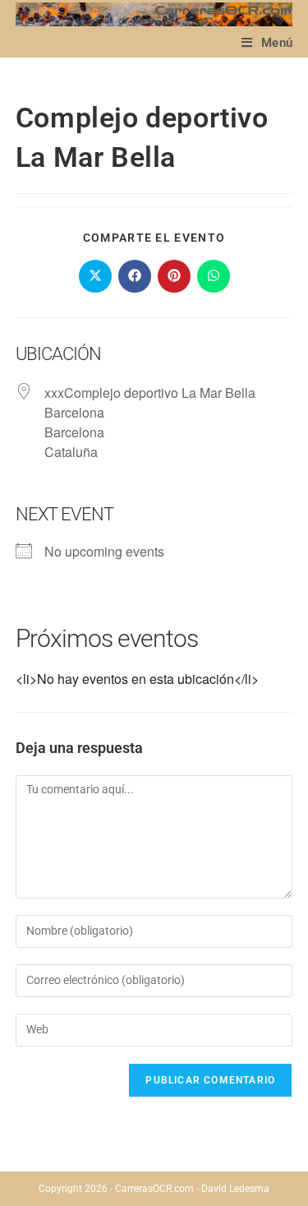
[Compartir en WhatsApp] (213, 276)
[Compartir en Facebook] (134, 276)
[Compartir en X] (95, 276)
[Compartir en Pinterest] (174, 276)
